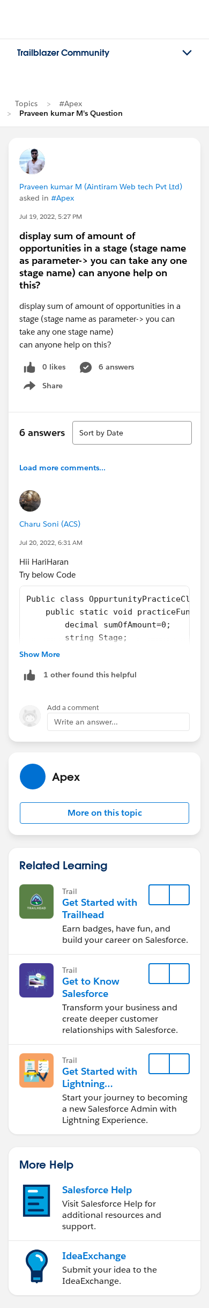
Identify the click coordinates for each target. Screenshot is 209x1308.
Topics (26, 103)
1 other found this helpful (90, 674)
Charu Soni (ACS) (49, 524)
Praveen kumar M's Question (71, 113)
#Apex (70, 103)
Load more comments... (62, 467)
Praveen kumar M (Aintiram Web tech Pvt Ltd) (100, 186)
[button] (104, 813)
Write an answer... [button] (86, 722)
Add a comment (73, 707)
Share (41, 388)
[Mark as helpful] (29, 675)
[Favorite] (159, 895)
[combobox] (132, 433)
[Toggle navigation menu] (187, 53)
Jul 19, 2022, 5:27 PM (50, 216)
